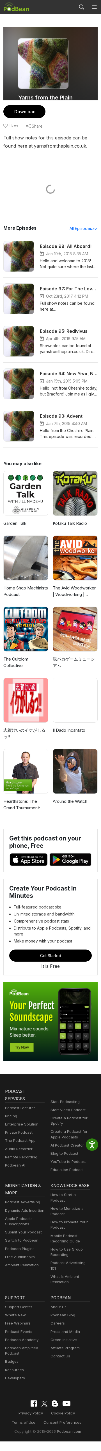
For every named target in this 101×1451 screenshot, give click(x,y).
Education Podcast (67, 1169)
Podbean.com (69, 1431)
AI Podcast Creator (67, 1145)
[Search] (82, 7)
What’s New (15, 1315)
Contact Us (60, 1356)
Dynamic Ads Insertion (24, 1210)
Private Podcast (19, 1132)
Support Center (18, 1307)
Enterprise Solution (21, 1124)
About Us (58, 1307)
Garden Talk (14, 523)
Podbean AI (15, 1165)
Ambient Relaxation (22, 1265)
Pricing (11, 1116)
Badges (12, 1361)
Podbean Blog (62, 1315)
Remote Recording (21, 1157)
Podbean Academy (21, 1339)
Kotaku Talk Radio (70, 523)
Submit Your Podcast (23, 1232)
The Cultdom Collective (15, 662)
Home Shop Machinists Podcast (25, 591)
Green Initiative (63, 1339)
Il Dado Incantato (69, 730)
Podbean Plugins (20, 1248)
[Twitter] (44, 1404)
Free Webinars (18, 1323)
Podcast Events (18, 1331)
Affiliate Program (65, 1348)
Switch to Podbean (21, 1240)
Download (25, 111)
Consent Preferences (62, 1422)
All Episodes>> (84, 228)
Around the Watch (70, 801)
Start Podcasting (65, 1101)
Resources (14, 1370)
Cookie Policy (63, 1413)
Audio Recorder (19, 1149)
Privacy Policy (31, 1413)
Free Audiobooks (20, 1257)
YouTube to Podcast (68, 1161)
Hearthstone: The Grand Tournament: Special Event (21, 805)
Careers (57, 1323)
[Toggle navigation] (94, 7)
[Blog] (55, 1403)
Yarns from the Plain (45, 97)
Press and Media (65, 1331)
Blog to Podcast (64, 1153)
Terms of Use (23, 1422)
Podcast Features (20, 1108)
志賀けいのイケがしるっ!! (24, 733)
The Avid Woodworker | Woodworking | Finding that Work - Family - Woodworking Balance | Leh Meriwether (74, 591)
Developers (15, 1378)
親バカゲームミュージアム (74, 662)
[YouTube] (66, 1403)
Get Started (50, 955)
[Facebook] (34, 1403)
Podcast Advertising (22, 1202)
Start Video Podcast (68, 1110)
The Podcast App (20, 1140)
